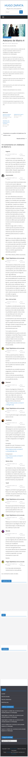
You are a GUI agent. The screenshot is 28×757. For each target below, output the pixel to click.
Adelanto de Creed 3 (18, 114)
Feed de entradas (5, 696)
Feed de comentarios (6, 699)
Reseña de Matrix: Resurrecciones (7, 115)
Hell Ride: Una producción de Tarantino (6, 122)
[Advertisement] (14, 597)
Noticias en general (7, 37)
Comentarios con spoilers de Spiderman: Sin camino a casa (14, 134)
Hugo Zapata (15, 43)
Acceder (3, 693)
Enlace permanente (22, 155)
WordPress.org (4, 702)
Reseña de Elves (21, 138)
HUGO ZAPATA (14, 5)
